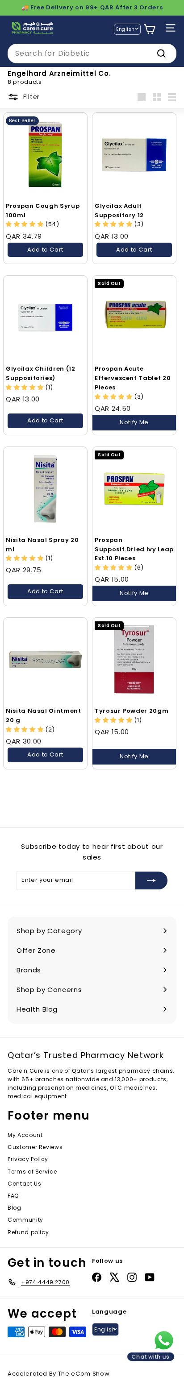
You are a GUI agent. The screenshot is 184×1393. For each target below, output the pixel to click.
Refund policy (28, 1232)
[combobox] (92, 53)
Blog (14, 1207)
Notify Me (134, 422)
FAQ (13, 1195)
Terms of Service (32, 1171)
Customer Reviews (35, 1147)
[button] (114, 224)
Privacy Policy (28, 1159)
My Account (25, 1135)
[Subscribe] (151, 880)
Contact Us (25, 1183)
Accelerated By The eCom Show (58, 1373)
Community (25, 1220)
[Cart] (149, 29)
